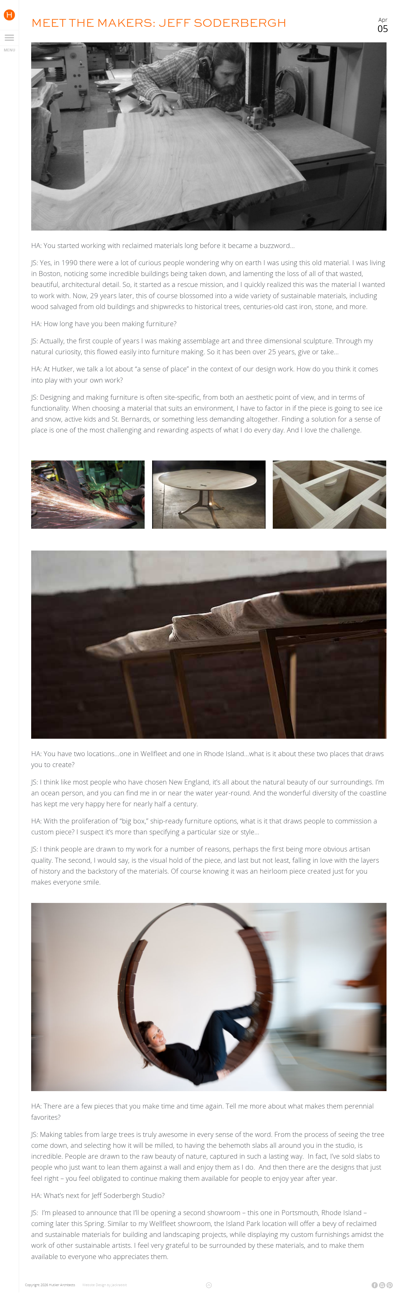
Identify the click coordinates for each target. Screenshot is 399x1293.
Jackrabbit (119, 1284)
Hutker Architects (9, 15)
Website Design (94, 1284)
